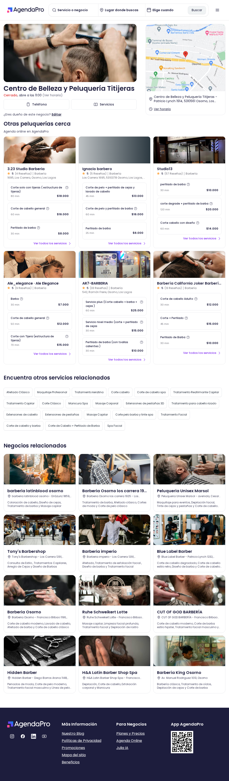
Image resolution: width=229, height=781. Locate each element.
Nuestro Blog (73, 733)
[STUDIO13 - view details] (189, 150)
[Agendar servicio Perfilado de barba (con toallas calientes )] (115, 346)
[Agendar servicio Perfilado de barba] (115, 230)
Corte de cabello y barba (23, 426)
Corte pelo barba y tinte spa (134, 414)
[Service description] (67, 187)
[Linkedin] (33, 736)
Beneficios (71, 762)
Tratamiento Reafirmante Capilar (196, 392)
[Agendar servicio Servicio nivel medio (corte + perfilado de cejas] (115, 326)
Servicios (107, 104)
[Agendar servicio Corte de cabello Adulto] (189, 301)
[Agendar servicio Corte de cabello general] (40, 211)
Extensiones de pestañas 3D (145, 403)
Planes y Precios (130, 733)
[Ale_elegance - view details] (40, 264)
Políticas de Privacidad (81, 740)
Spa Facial (114, 426)
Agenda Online (129, 740)
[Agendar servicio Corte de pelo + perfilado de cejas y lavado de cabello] (115, 192)
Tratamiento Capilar (20, 403)
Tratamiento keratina (89, 392)
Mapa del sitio (74, 755)
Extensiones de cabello (22, 414)
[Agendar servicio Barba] (40, 301)
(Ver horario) (52, 95)
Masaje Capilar (97, 414)
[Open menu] (217, 10)
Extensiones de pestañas (62, 414)
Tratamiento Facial (174, 414)
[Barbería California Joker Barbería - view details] (189, 264)
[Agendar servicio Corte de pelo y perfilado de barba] (115, 211)
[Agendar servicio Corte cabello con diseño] (189, 225)
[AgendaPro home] (25, 10)
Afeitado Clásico (18, 392)
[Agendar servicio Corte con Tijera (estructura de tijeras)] (40, 341)
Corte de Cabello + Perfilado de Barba (74, 426)
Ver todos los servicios (50, 243)
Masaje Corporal (106, 403)
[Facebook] (23, 736)
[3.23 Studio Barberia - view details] (40, 150)
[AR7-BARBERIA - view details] (115, 264)
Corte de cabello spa (151, 392)
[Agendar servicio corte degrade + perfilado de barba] (189, 206)
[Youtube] (44, 736)
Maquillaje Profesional (52, 392)
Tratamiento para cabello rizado (194, 403)
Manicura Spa (78, 403)
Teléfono (39, 104)
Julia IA (122, 747)
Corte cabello (120, 392)
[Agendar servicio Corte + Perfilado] (189, 320)
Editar (56, 114)
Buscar (197, 10)
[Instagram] (12, 736)
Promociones (73, 747)
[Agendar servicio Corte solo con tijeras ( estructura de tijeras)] (40, 192)
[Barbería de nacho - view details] (115, 150)
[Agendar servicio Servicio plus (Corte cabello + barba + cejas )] (115, 306)
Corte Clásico (51, 403)
